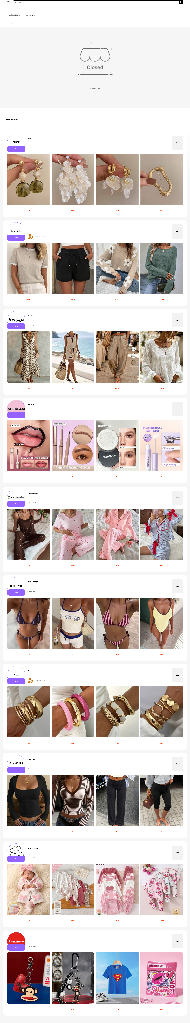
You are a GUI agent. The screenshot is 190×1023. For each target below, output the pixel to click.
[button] (5, 2)
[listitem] (95, 174)
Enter (177, 142)
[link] (14, 15)
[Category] (8, 2)
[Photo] (16, 143)
